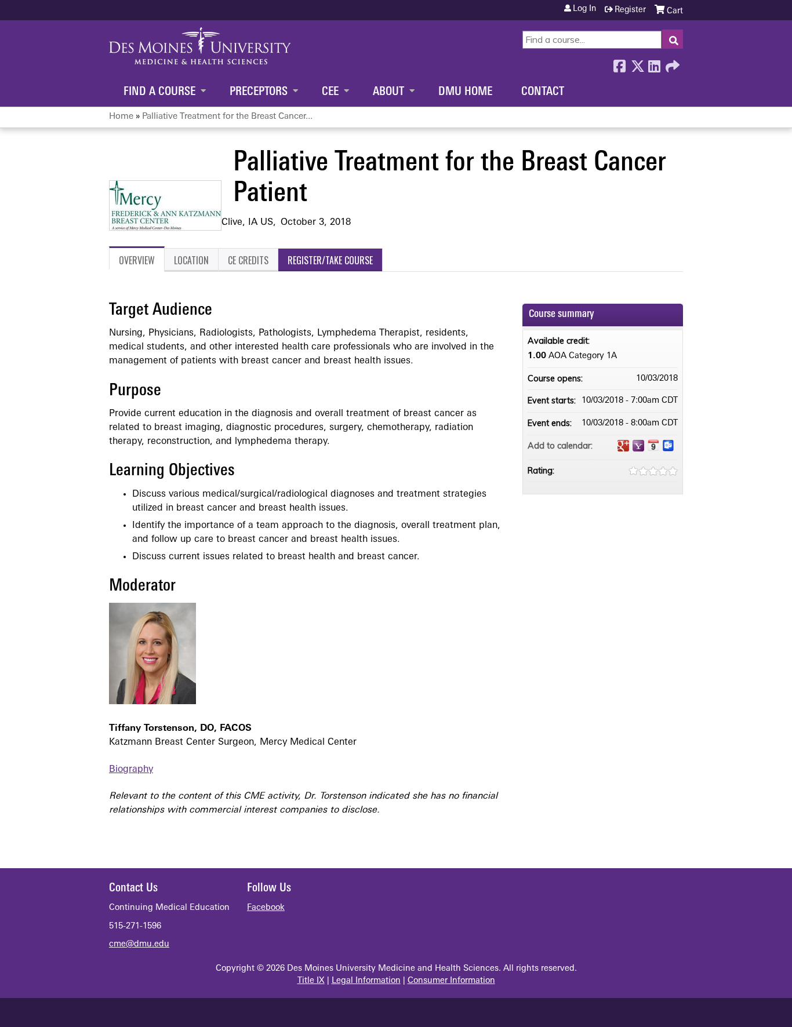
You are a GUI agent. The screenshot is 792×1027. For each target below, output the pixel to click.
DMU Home (465, 92)
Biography (131, 769)
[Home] (200, 45)
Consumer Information (451, 981)
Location (191, 260)
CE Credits (248, 260)
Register (630, 10)
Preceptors (259, 92)
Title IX (311, 981)
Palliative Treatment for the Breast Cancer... (227, 116)
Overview (137, 260)
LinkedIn (654, 63)
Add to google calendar (623, 445)
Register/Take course (330, 260)
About (388, 92)
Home (121, 116)
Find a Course (159, 92)
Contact (542, 92)
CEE (330, 92)
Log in (584, 9)
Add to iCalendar (653, 445)
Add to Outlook (668, 445)
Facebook (619, 63)
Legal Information (366, 981)
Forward (671, 63)
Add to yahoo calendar (638, 445)
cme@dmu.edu (139, 944)
